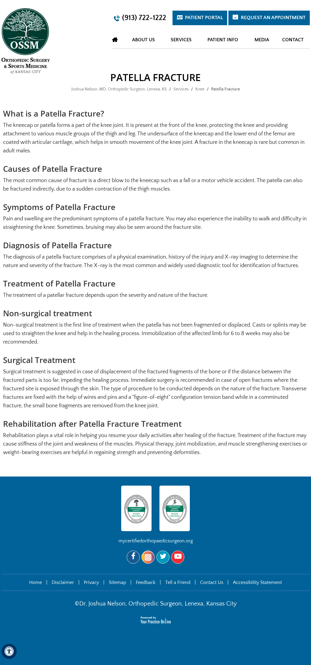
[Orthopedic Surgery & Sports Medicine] (25, 40)
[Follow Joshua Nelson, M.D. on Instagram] (148, 557)
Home (115, 39)
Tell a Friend (177, 582)
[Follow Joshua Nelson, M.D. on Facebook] (133, 557)
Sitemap (117, 582)
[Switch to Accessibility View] (9, 651)
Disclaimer (63, 582)
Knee (199, 89)
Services (181, 89)
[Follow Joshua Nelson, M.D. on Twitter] (163, 557)
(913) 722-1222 (144, 18)
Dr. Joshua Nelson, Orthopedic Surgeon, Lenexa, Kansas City (158, 603)
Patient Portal (204, 17)
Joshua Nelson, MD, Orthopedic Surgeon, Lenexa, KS (119, 89)
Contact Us (211, 582)
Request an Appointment (273, 17)
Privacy (91, 582)
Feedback (146, 582)
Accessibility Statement (257, 582)
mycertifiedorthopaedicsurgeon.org (155, 541)
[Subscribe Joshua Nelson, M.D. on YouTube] (178, 557)
